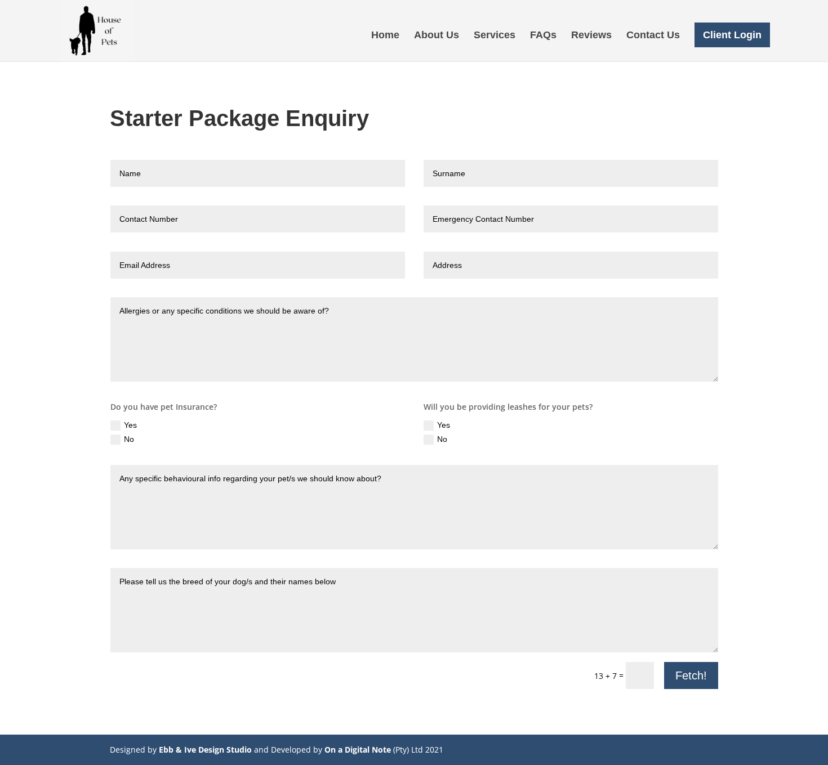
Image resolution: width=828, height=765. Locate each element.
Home (385, 36)
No (129, 439)
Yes (130, 425)
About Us (436, 36)
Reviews (591, 36)
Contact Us (653, 36)
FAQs (543, 36)
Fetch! (691, 675)
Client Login (732, 35)
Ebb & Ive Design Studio (205, 749)
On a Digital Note (357, 749)
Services (494, 36)
